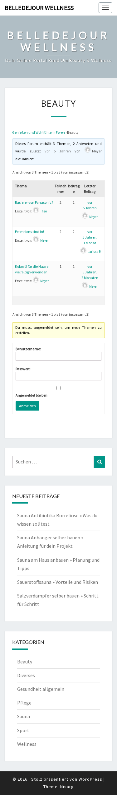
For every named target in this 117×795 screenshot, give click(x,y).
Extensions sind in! (29, 231)
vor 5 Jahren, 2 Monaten (89, 272)
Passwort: (23, 368)
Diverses (26, 675)
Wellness (27, 744)
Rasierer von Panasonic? (34, 202)
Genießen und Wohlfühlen (33, 132)
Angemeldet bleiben (31, 395)
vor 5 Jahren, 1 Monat (89, 237)
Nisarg (67, 786)
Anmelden (27, 405)
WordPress (90, 779)
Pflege (24, 703)
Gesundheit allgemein (40, 689)
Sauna (23, 716)
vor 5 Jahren (58, 151)
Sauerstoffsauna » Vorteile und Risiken (57, 582)
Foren (60, 132)
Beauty (24, 661)
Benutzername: (28, 348)
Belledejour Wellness (39, 8)
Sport (23, 730)
